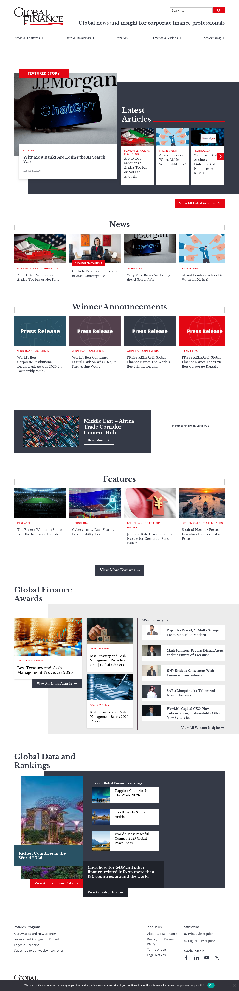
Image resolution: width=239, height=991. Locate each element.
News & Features (27, 38)
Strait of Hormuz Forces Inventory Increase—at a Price (201, 534)
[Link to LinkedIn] (196, 957)
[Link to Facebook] (186, 957)
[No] (234, 985)
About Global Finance (162, 934)
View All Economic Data (54, 883)
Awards (122, 38)
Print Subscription (201, 934)
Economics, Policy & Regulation (137, 152)
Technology (202, 150)
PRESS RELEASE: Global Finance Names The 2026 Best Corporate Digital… (201, 362)
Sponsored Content (88, 263)
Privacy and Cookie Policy (160, 941)
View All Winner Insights (200, 728)
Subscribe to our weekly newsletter (38, 950)
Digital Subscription (202, 941)
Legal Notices (156, 955)
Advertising (212, 38)
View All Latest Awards (54, 684)
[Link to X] (217, 957)
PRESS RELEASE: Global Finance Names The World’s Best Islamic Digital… (148, 362)
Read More (96, 440)
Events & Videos (165, 38)
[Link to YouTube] (206, 957)
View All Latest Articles (197, 203)
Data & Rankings (78, 38)
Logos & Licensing (26, 945)
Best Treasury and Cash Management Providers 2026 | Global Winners (108, 660)
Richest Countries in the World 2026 (42, 855)
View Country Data (103, 892)
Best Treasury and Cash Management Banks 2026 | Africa (109, 716)
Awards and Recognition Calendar (38, 939)
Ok (211, 985)
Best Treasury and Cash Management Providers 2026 (45, 670)
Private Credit (168, 150)
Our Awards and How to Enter (35, 934)
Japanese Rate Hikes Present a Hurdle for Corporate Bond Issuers (149, 538)
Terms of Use (156, 949)
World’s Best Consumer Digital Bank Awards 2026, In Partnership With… (94, 362)
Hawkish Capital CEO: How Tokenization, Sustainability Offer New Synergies (193, 713)
